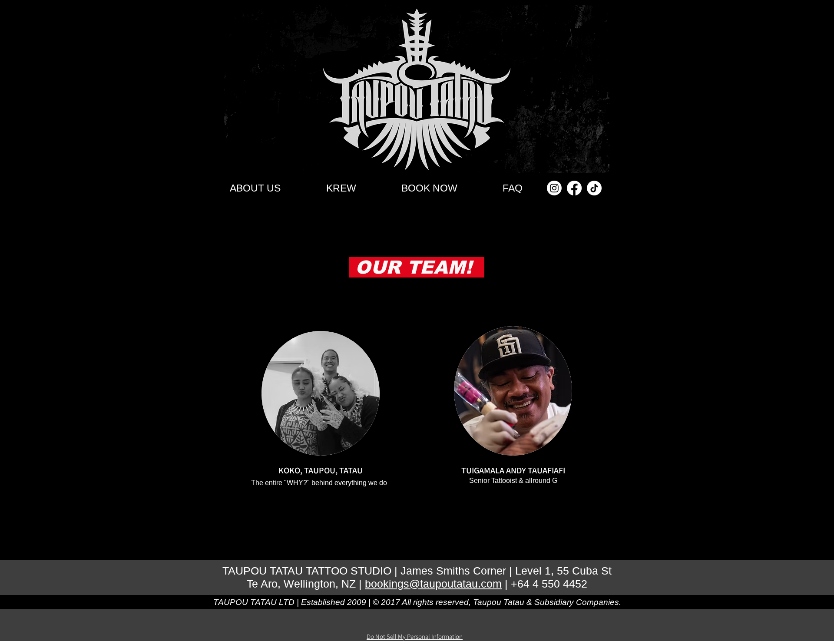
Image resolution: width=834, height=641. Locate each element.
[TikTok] (594, 188)
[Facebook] (574, 188)
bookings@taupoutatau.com (433, 584)
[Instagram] (554, 188)
